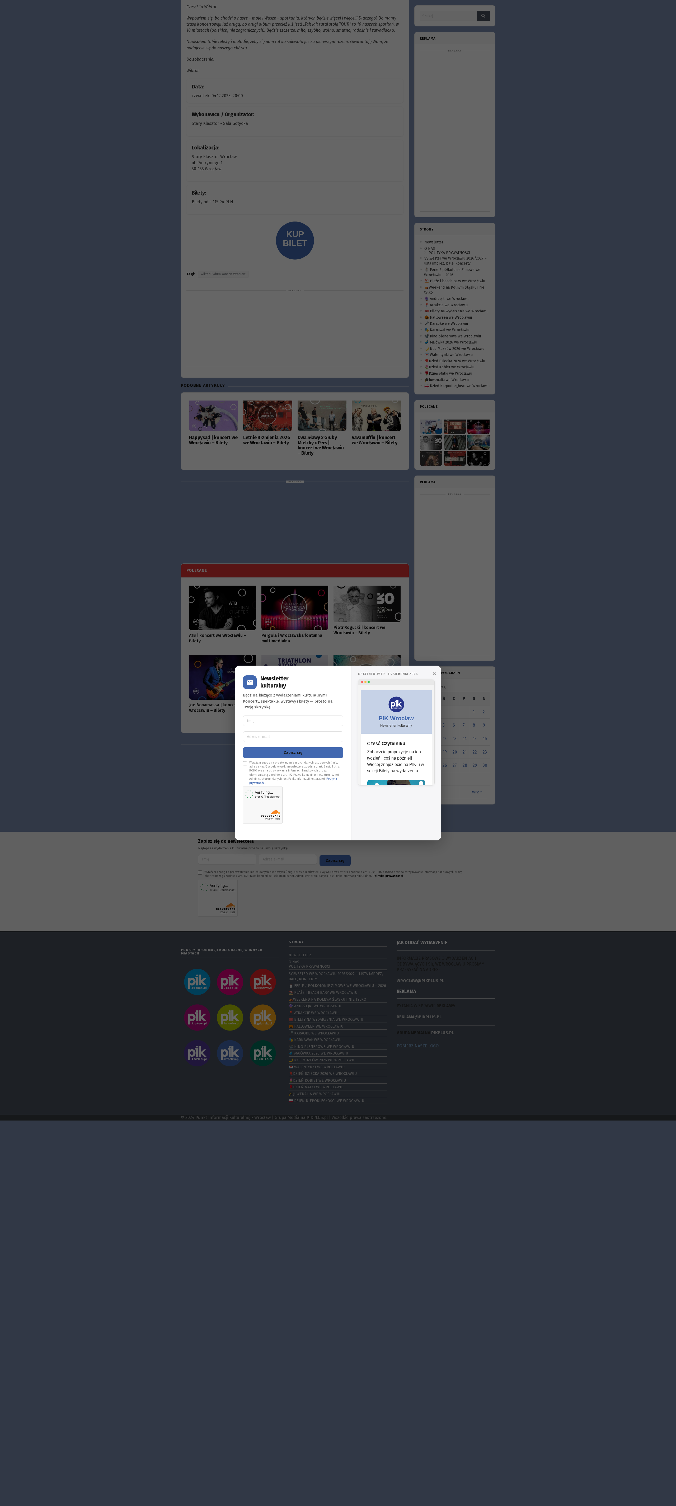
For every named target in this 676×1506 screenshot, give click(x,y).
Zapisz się (293, 752)
